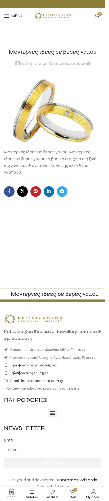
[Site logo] (52, 15)
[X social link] (22, 191)
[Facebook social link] (9, 191)
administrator (34, 63)
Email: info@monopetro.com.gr (36, 381)
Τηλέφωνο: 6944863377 (29, 373)
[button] (52, 413)
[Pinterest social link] (35, 191)
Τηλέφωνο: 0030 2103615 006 (34, 365)
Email (9, 440)
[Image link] (33, 318)
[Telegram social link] (62, 191)
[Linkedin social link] (49, 191)
